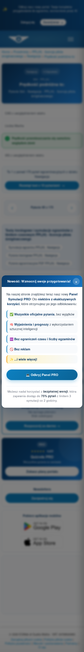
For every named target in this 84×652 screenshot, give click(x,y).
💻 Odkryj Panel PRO (42, 375)
